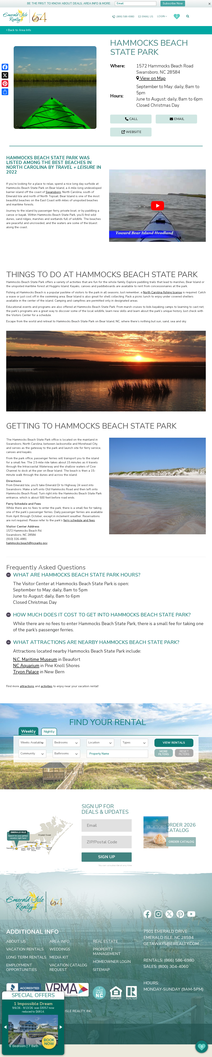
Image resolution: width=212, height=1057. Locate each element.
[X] (5, 75)
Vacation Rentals (25, 949)
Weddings (59, 949)
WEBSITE (133, 132)
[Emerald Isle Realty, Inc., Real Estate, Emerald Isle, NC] (23, 989)
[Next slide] (61, 1027)
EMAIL (179, 119)
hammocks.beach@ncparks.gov (26, 543)
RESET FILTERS (184, 752)
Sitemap (101, 970)
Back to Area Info (19, 30)
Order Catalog (181, 842)
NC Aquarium (26, 666)
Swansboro (53, 192)
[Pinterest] (5, 83)
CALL (133, 119)
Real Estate (105, 941)
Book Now (49, 1045)
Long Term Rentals (26, 957)
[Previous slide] (6, 1027)
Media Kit (59, 957)
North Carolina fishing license (162, 292)
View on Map (152, 78)
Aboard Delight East (33, 1004)
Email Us (147, 16)
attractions (27, 686)
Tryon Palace (26, 672)
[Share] (5, 92)
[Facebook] (5, 67)
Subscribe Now (173, 3)
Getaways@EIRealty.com (171, 944)
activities (46, 686)
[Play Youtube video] (157, 205)
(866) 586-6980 (125, 16)
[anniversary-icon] (38, 16)
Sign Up (106, 857)
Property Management (107, 951)
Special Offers (33, 995)
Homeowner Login (112, 962)
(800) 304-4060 (173, 966)
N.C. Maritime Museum (35, 659)
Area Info (59, 941)
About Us (16, 941)
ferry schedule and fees (79, 520)
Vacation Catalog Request (68, 967)
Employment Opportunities (21, 967)
